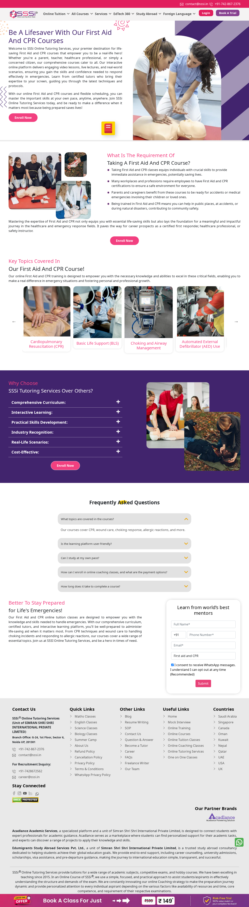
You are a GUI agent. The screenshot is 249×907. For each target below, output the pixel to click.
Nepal (222, 745)
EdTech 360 (122, 14)
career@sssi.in (29, 777)
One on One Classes (182, 757)
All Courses (80, 14)
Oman (222, 734)
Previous (13, 320)
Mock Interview (179, 722)
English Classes (85, 722)
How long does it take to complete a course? (90, 586)
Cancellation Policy (88, 757)
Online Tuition (54, 14)
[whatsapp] (239, 842)
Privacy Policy (84, 763)
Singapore (225, 722)
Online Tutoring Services (185, 751)
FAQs (128, 757)
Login (206, 13)
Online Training (178, 728)
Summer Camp (85, 740)
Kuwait (222, 740)
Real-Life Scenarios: (30, 442)
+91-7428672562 (30, 771)
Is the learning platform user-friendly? (86, 544)
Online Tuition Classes (183, 740)
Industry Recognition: (32, 432)
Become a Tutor (136, 745)
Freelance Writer (136, 763)
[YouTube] (26, 793)
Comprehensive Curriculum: (38, 402)
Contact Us (132, 734)
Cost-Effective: (25, 452)
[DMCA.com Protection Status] (25, 799)
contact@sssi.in (196, 4)
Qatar (222, 751)
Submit (203, 683)
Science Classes (85, 728)
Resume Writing (136, 722)
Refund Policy (84, 751)
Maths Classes (85, 716)
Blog (128, 716)
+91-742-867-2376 (227, 4)
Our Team (131, 769)
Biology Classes (85, 734)
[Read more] (124, 900)
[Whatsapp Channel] (38, 793)
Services (101, 14)
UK (220, 769)
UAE (220, 757)
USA (220, 763)
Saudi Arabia (227, 716)
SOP (127, 728)
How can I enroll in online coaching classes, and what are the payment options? (114, 572)
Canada (223, 728)
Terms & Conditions (89, 769)
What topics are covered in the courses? (87, 519)
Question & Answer (138, 740)
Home (172, 716)
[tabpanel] (46, 319)
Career (129, 751)
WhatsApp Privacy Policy (92, 775)
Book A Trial (227, 13)
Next (236, 320)
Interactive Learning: (32, 412)
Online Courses (178, 734)
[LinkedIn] (31, 793)
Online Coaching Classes (185, 745)
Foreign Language (177, 14)
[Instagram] (20, 793)
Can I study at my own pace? (80, 558)
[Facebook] (15, 793)
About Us (81, 745)
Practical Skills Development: (39, 422)
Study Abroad (147, 14)
